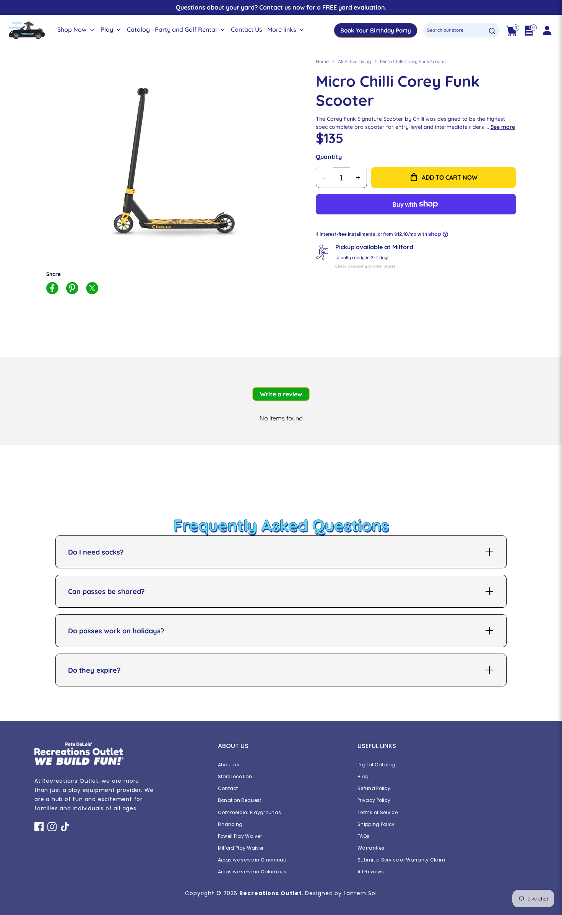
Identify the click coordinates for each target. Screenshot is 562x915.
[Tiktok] (65, 826)
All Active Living (354, 61)
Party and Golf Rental (186, 29)
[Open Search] (492, 31)
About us (228, 764)
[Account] (546, 30)
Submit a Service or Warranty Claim (401, 860)
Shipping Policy (376, 824)
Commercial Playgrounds (249, 812)
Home (322, 61)
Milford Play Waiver (241, 848)
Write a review (281, 394)
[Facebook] (39, 826)
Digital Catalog (376, 764)
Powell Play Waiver (240, 836)
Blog (363, 776)
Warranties (370, 848)
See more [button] (503, 126)
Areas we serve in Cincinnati (252, 860)
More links (282, 29)
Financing (230, 824)
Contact (228, 788)
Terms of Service (377, 812)
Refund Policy (373, 788)
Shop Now (72, 29)
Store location (235, 776)
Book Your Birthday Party (375, 30)
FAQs (363, 836)
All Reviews (370, 871)
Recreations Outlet (270, 893)
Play (108, 29)
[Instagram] (52, 826)
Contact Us (246, 29)
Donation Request (240, 800)
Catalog (138, 29)
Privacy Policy (373, 800)
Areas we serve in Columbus (252, 871)
